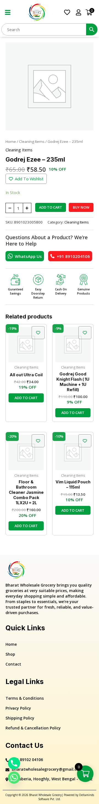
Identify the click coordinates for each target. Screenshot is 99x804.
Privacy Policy (18, 708)
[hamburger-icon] (7, 12)
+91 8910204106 (73, 256)
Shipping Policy (20, 718)
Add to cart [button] (26, 397)
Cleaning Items (32, 141)
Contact (13, 664)
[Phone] (14, 763)
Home (11, 141)
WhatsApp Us (28, 256)
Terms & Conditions (25, 698)
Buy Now (81, 207)
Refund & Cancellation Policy (33, 728)
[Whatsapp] (14, 778)
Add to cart (50, 207)
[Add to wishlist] (38, 332)
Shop (10, 654)
